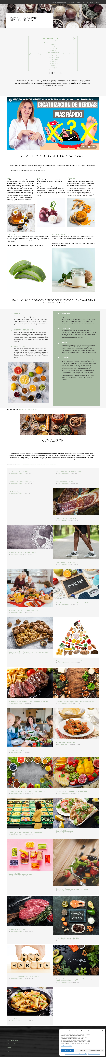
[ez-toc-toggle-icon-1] (74, 38)
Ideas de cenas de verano (18, 472)
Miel (54, 44)
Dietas (79, 2)
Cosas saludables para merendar (21, 874)
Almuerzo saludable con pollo (66, 742)
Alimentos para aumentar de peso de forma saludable (28, 701)
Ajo (54, 46)
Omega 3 (54, 55)
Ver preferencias (96, 1050)
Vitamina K (54, 61)
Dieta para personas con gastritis (28, 409)
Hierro (54, 65)
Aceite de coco (54, 52)
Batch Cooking (14, 492)
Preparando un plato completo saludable (70, 661)
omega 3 (27, 316)
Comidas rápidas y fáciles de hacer (68, 472)
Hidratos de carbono (54, 57)
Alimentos (72, 2)
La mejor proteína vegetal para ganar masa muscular (75, 701)
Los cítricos (54, 59)
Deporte (85, 2)
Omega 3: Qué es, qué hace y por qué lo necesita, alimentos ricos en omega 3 (74, 979)
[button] (103, 1031)
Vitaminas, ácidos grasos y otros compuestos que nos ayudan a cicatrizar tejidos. (53, 54)
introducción (53, 41)
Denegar (82, 1050)
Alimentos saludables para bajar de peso (23, 611)
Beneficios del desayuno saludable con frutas (72, 889)
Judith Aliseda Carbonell (16, 473)
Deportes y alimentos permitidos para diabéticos (73, 603)
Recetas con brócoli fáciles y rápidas (22, 482)
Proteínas (54, 67)
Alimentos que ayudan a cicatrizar (53, 42)
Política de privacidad (12, 1040)
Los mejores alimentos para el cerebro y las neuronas (28, 652)
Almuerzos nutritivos (16, 750)
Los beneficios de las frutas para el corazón (71, 792)
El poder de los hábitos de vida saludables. (24, 977)
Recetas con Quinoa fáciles (65, 482)
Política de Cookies (11, 1044)
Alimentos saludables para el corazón (22, 552)
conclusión (53, 69)
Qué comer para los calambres (67, 562)
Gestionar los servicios (66, 1046)
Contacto (98, 2)
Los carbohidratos (15, 1019)
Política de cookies (69, 1054)
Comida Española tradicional (66, 518)
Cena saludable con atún (64, 831)
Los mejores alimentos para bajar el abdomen (25, 833)
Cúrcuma (54, 48)
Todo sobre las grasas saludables (67, 938)
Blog (91, 2)
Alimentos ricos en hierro (18, 929)
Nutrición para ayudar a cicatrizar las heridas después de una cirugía (37, 464)
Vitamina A (54, 63)
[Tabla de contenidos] (74, 38)
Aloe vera (54, 50)
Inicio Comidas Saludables (80, 1054)
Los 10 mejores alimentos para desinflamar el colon (27, 791)
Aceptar (68, 1050)
